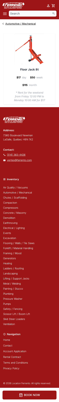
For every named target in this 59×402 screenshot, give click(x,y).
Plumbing (8, 293)
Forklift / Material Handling (18, 248)
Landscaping (10, 273)
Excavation (9, 238)
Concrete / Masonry (14, 212)
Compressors (10, 207)
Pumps (7, 303)
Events (7, 233)
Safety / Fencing (12, 308)
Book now (29, 395)
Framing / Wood (12, 253)
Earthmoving (10, 222)
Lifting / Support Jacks (16, 278)
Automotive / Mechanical (17, 192)
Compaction (10, 202)
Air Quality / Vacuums (15, 187)
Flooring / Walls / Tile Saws (18, 243)
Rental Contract (12, 357)
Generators (9, 258)
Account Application (14, 351)
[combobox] (32, 14)
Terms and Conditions (15, 362)
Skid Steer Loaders (14, 319)
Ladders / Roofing (13, 268)
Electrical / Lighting (14, 228)
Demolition (9, 217)
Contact (7, 345)
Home (6, 339)
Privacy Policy (11, 368)
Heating (7, 263)
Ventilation (9, 324)
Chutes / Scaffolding (15, 197)
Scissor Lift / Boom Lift (16, 314)
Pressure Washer (12, 298)
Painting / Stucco (13, 288)
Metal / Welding (12, 283)
